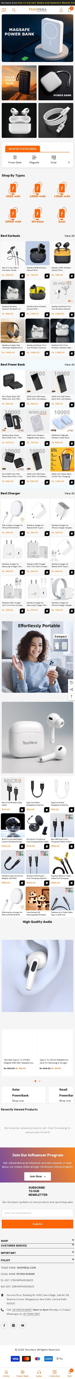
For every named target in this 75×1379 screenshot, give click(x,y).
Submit (37, 1224)
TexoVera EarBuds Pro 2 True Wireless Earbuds (61, 307)
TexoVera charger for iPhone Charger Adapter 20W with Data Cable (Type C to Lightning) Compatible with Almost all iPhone (62, 604)
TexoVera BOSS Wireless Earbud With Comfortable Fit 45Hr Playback (36, 269)
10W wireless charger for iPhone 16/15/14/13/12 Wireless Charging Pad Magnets (12, 526)
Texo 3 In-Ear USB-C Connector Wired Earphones (10, 269)
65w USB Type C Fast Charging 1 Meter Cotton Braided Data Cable (61, 841)
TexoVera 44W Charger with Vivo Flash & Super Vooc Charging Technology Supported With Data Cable (12, 604)
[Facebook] (4, 1325)
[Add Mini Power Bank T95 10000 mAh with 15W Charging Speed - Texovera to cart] (22, 404)
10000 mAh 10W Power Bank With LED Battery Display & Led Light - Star (37, 397)
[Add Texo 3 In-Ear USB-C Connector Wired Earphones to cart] (22, 276)
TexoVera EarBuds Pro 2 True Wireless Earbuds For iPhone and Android (37, 346)
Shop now (18, 1100)
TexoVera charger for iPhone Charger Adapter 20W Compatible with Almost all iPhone (62, 526)
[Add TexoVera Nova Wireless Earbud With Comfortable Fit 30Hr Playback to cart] (47, 314)
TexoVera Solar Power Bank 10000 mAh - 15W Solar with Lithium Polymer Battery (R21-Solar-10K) (12, 436)
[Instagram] (13, 1325)
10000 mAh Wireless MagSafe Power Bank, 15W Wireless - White (36, 436)
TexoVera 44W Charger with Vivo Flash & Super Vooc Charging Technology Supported (37, 565)
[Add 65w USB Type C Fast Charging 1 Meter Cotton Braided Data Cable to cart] (71, 846)
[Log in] (61, 10)
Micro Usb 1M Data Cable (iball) (12, 804)
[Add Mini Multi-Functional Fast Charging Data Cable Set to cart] (46, 846)
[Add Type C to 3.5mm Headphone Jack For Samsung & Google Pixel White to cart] (71, 809)
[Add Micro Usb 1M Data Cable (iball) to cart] (22, 809)
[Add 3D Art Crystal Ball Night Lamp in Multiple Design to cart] (22, 846)
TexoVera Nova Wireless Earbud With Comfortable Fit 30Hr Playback (36, 307)
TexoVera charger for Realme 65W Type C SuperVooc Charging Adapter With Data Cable (62, 565)
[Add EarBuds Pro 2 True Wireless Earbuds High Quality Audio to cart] (71, 353)
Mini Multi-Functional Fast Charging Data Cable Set (37, 841)
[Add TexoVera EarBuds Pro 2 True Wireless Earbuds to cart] (71, 314)
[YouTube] (22, 1325)
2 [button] (39, 1081)
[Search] (14, 10)
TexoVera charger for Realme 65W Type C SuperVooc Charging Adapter (35, 526)
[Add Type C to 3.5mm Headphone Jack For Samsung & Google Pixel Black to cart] (46, 809)
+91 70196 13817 (31, 1313)
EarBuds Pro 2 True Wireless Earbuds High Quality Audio (61, 346)
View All (69, 236)
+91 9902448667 (22, 1309)
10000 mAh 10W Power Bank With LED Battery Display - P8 (37, 475)
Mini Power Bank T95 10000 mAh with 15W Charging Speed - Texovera (11, 397)
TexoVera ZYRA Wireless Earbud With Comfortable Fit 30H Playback (61, 269)
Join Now (36, 1176)
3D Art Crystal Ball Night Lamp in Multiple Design (12, 840)
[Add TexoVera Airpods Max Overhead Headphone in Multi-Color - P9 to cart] (22, 353)
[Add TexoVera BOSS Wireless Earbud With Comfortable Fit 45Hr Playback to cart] (47, 276)
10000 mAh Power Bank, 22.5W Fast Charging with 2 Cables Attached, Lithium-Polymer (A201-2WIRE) (62, 475)
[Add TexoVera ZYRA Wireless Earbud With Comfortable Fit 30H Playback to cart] (71, 276)
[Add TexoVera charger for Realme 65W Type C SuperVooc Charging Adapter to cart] (47, 533)
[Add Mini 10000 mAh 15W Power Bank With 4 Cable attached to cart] (22, 482)
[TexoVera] (37, 191)
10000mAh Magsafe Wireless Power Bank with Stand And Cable (61, 436)
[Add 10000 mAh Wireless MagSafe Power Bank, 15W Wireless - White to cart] (47, 443)
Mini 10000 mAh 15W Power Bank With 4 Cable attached (12, 475)
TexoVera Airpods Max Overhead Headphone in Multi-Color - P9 (12, 346)
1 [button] (35, 1081)
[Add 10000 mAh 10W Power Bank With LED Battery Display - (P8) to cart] (71, 404)
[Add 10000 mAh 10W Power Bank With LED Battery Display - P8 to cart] (47, 482)
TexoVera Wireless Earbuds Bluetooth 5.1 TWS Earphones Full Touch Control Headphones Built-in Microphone (11, 307)
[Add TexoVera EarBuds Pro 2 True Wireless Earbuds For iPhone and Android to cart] (47, 353)
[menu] (4, 10)
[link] (13, 191)
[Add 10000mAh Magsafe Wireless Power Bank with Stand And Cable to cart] (71, 443)
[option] (37, 38)
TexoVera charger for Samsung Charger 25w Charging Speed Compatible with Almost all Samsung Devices (12, 565)
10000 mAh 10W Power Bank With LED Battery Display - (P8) (61, 397)
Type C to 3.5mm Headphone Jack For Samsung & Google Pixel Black (54, 1061)
